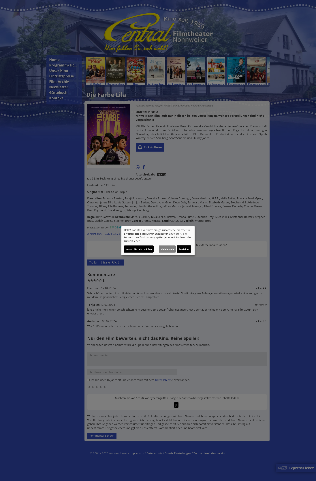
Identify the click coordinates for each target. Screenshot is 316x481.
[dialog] (158, 240)
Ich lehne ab (167, 249)
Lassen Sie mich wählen (139, 249)
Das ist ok (184, 249)
